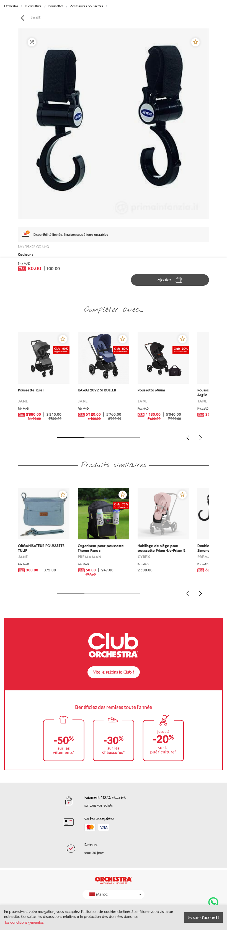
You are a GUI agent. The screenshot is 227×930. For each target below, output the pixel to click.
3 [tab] (126, 437)
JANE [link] (36, 17)
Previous (188, 437)
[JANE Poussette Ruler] (43, 358)
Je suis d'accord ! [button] (203, 917)
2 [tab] (98, 437)
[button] (195, 42)
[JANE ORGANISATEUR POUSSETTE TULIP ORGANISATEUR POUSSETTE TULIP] (43, 513)
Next (200, 437)
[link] (22, 18)
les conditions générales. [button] (24, 922)
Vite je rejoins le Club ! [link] (113, 672)
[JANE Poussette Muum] (163, 358)
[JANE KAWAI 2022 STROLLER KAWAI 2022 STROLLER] (103, 358)
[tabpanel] (113, 123)
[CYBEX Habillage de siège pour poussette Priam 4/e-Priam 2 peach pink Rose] (163, 513)
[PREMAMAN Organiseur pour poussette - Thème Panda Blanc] (103, 513)
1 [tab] (70, 437)
